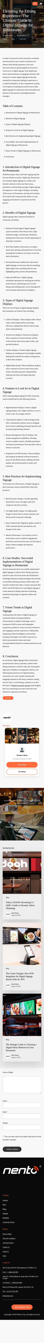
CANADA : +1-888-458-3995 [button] (12, 1283)
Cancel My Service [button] (9, 1222)
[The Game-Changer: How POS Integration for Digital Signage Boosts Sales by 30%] (22, 956)
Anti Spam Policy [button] (8, 1243)
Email (5, 1112)
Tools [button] (4, 1256)
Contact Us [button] (6, 1247)
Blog (13, 39)
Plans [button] (4, 1205)
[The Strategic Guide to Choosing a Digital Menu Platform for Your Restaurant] (22, 1028)
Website (5, 1123)
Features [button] (5, 1200)
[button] (41, 4)
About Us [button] (6, 1251)
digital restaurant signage (21, 686)
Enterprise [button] (6, 1218)
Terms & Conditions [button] (9, 1238)
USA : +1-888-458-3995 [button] (10, 1272)
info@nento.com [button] (8, 1296)
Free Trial (22, 765)
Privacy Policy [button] (7, 1234)
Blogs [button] (4, 1209)
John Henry (9, 35)
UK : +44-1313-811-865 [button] (10, 1291)
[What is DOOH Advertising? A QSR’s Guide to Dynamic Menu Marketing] (22, 885)
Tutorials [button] (5, 1213)
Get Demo (22, 772)
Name (5, 1101)
